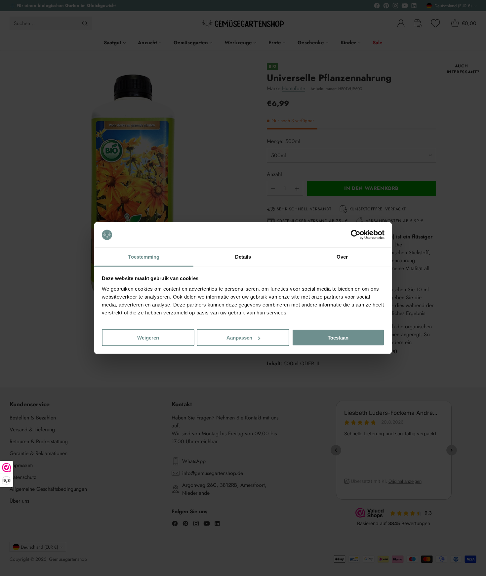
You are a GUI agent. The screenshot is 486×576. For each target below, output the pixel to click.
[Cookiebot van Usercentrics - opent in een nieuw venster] (356, 235)
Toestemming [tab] (143, 256)
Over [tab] (342, 256)
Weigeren (148, 338)
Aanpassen (239, 338)
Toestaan (338, 338)
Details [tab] (243, 256)
